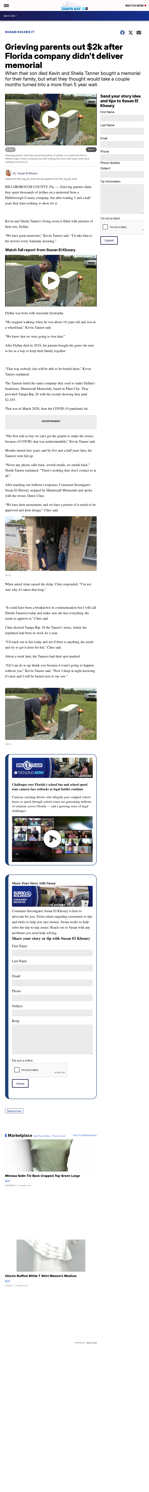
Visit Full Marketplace (85, 1135)
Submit (20, 1083)
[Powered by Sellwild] (91, 1342)
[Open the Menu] (6, 5)
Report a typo (14, 1110)
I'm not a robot (22, 1060)
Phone (110, 157)
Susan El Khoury (27, 173)
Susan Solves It (20, 32)
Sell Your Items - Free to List (49, 1136)
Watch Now (134, 5)
